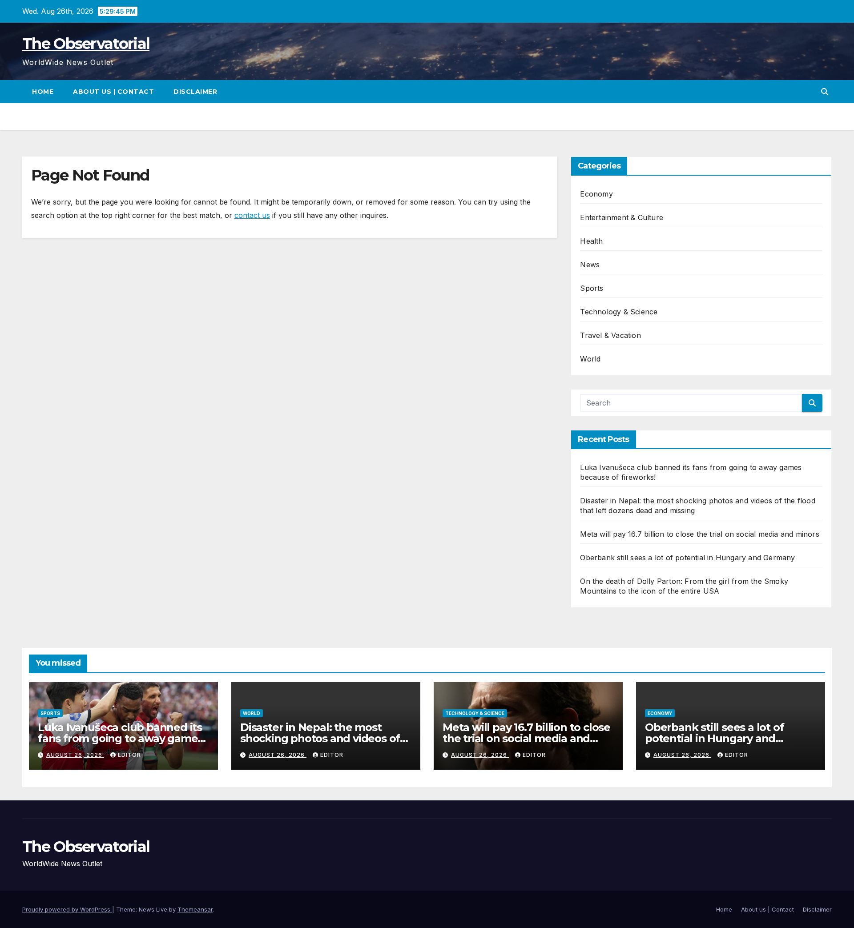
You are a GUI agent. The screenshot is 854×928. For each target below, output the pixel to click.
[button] (824, 91)
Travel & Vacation (610, 335)
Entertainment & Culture (621, 217)
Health (591, 241)
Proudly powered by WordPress (67, 909)
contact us (252, 215)
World (590, 358)
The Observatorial (85, 43)
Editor (129, 754)
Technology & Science (618, 311)
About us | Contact (113, 92)
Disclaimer (195, 92)
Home (42, 92)
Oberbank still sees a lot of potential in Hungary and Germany (687, 557)
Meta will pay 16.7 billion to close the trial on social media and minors (699, 534)
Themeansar (195, 909)
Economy (596, 193)
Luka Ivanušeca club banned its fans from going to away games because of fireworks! (120, 738)
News (590, 264)
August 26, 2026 (75, 754)
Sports (591, 288)
